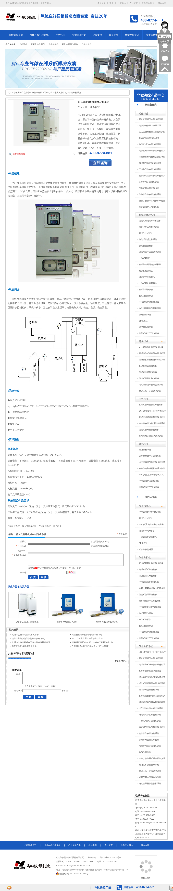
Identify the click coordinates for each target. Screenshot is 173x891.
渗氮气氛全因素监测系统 (150, 252)
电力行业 (143, 399)
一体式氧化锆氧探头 (148, 283)
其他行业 (143, 444)
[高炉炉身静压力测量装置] (27, 618)
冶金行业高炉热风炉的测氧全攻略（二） (90, 634)
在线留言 (134, 3)
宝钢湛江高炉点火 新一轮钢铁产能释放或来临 (92, 642)
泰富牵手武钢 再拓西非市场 (24, 646)
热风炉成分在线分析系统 (107, 622)
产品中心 (60, 35)
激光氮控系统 (145, 314)
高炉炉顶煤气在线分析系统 (151, 119)
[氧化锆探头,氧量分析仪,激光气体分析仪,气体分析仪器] (86, 68)
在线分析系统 (45, 526)
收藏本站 (122, 3)
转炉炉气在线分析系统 (149, 182)
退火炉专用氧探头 (147, 277)
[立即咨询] (100, 165)
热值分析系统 (145, 449)
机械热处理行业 (147, 215)
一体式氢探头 (145, 258)
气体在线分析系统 (39, 35)
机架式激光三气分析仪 (149, 207)
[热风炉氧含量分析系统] (67, 618)
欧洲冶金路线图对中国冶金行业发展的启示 (31, 642)
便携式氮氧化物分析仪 (149, 378)
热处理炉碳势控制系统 (149, 227)
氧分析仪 (57, 526)
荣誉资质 (113, 35)
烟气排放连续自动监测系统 (151, 384)
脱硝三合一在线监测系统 (150, 391)
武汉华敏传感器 (146, 327)
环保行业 (143, 341)
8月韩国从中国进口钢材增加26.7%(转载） (91, 646)
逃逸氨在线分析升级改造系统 (152, 359)
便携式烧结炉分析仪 (148, 594)
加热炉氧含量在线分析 (149, 188)
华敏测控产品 (102, 887)
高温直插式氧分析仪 (148, 366)
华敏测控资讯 (132, 35)
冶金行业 (48, 92)
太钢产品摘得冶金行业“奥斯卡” (25, 634)
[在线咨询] (165, 65)
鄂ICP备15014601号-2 (110, 857)
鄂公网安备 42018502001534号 (73, 874)
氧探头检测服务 (146, 271)
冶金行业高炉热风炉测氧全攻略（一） (29, 638)
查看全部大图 (19, 154)
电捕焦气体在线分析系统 (150, 163)
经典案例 (97, 35)
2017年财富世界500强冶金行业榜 (87, 638)
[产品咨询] (165, 52)
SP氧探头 (143, 321)
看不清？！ (67, 690)
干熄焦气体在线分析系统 (150, 169)
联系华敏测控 (148, 3)
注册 (111, 3)
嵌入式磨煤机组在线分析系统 (68, 92)
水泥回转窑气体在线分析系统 (152, 462)
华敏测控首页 (16, 35)
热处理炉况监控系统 (148, 239)
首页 (9, 92)
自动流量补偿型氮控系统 (150, 308)
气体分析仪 (86, 44)
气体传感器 (53, 44)
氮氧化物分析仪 (38, 44)
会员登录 (101, 3)
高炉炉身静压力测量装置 (27, 622)
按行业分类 (37, 92)
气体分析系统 (14, 526)
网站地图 (162, 3)
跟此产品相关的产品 (18, 586)
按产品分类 (151, 497)
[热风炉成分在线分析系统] (107, 618)
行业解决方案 (79, 35)
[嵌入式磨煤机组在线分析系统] (41, 145)
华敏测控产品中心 (22, 92)
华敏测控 (23, 44)
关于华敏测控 (153, 35)
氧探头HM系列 (145, 233)
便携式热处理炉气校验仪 (150, 220)
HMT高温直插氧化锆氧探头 (151, 475)
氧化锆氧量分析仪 (70, 44)
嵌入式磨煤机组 (29, 526)
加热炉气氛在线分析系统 (150, 194)
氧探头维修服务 (146, 289)
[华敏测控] (20, 19)
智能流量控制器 (146, 296)
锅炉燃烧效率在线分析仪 (150, 456)
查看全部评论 (121, 661)
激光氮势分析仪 (146, 246)
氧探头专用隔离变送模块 (150, 264)
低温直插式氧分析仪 (148, 372)
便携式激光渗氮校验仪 (149, 302)
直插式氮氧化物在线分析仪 (151, 347)
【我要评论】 (28, 653)
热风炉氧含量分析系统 (67, 622)
